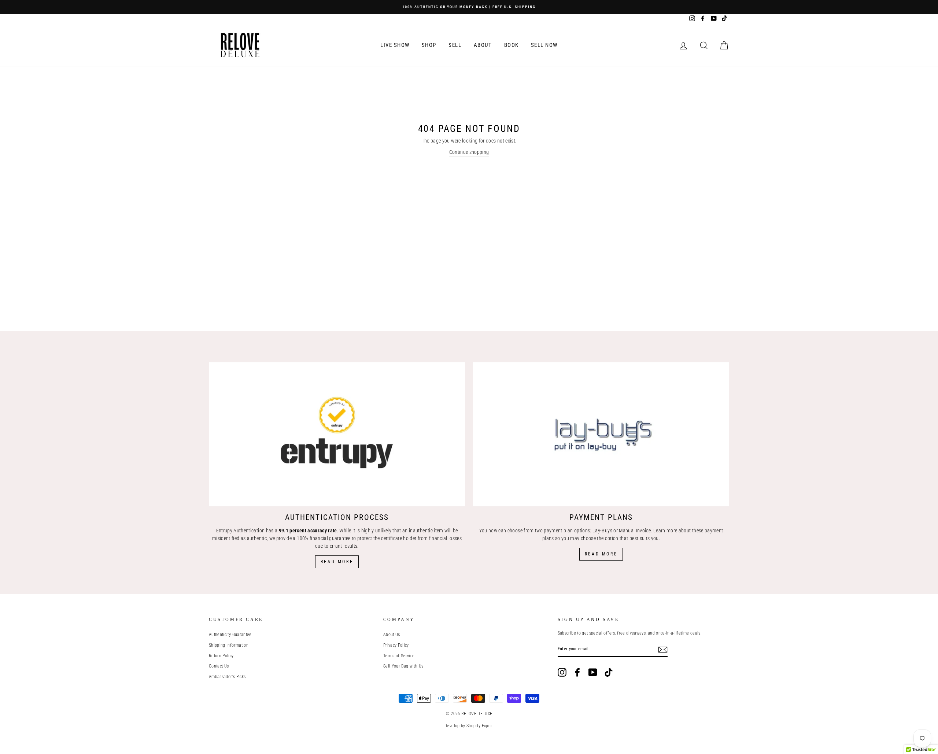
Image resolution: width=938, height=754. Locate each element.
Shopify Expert (480, 725)
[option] (469, 7)
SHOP (429, 45)
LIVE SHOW (395, 45)
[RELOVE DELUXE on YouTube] (592, 672)
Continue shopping (469, 152)
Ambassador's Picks (227, 676)
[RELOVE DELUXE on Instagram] (562, 672)
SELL (454, 45)
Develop (451, 725)
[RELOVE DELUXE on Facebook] (577, 672)
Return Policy (221, 655)
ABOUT (483, 45)
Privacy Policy (396, 645)
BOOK (511, 45)
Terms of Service (399, 655)
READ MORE (601, 554)
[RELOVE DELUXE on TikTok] (608, 672)
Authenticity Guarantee (230, 634)
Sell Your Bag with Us (403, 666)
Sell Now (544, 45)
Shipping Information (228, 645)
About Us (391, 634)
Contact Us (219, 666)
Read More (337, 561)
